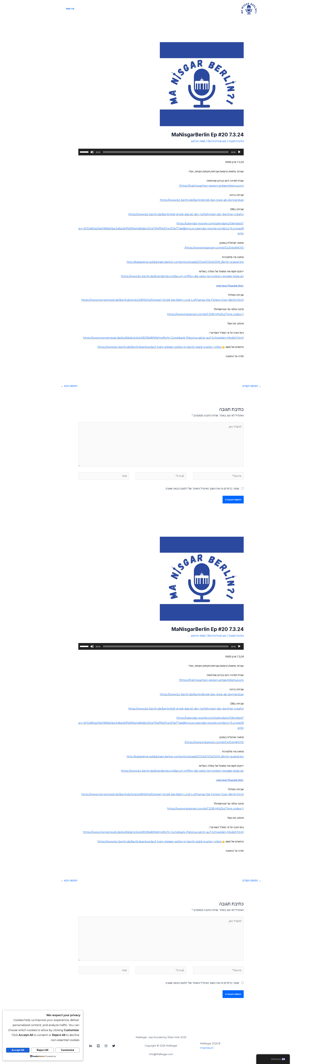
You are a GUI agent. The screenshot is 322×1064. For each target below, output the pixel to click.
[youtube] (98, 1045)
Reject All (42, 1050)
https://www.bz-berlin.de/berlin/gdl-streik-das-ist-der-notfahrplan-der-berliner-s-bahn (186, 214)
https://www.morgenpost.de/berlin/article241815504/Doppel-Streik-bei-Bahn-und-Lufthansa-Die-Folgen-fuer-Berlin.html (162, 300)
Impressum (207, 1047)
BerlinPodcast (216, 141)
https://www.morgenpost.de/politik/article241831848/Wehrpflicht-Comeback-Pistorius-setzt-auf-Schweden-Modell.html (163, 337)
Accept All (18, 1050)
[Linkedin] (90, 1045)
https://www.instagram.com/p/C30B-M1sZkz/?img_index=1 (205, 314)
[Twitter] (113, 1045)
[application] (161, 152)
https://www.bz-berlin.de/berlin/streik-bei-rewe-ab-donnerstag (202, 200)
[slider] (84, 152)
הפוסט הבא (69, 386)
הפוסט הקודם (252, 386)
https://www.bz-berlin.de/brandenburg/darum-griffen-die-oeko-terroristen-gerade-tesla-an (182, 276)
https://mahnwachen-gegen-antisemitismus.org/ (211, 185)
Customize (67, 1050)
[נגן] (239, 152)
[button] (70, 8)
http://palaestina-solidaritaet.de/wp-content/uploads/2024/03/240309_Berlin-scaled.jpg (185, 262)
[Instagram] (106, 1045)
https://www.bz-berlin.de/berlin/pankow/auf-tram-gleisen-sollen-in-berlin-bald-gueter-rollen (159, 347)
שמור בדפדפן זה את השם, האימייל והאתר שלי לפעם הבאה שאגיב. (202, 488)
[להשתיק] (92, 152)
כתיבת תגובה (236, 141)
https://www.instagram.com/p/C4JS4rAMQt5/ (214, 247)
